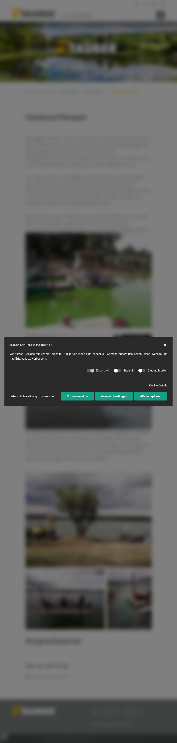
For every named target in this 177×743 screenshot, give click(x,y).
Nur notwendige (77, 396)
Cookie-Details (158, 385)
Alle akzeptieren (150, 396)
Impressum (47, 396)
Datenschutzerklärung (23, 396)
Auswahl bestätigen (114, 396)
